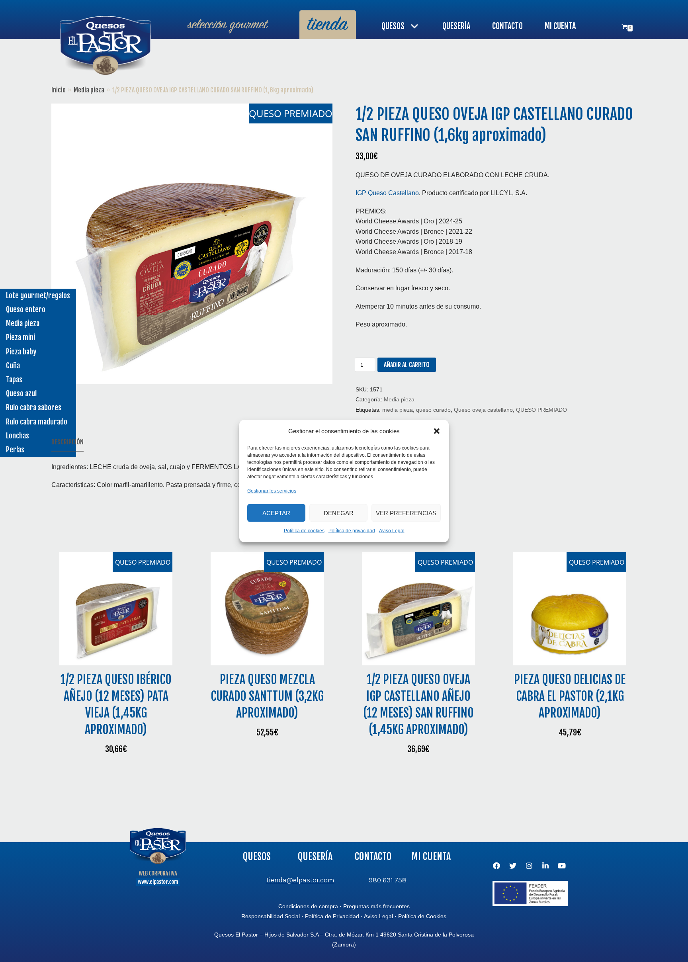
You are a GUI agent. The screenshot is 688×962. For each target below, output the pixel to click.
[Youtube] (562, 865)
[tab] (67, 443)
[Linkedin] (545, 865)
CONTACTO (507, 26)
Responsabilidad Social (270, 916)
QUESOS (257, 856)
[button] (437, 431)
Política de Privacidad (332, 916)
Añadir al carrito (407, 365)
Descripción (67, 442)
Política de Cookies (422, 916)
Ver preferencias (406, 512)
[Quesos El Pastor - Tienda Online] (105, 46)
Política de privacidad (351, 531)
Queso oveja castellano (483, 410)
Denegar (339, 512)
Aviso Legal (392, 531)
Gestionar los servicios (271, 490)
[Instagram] (529, 865)
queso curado (433, 410)
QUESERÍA (456, 26)
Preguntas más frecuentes (376, 906)
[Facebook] (496, 865)
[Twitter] (513, 865)
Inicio (58, 90)
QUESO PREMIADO (541, 410)
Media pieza (89, 90)
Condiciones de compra (308, 906)
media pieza (397, 410)
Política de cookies (304, 531)
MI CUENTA (560, 26)
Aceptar (276, 512)
